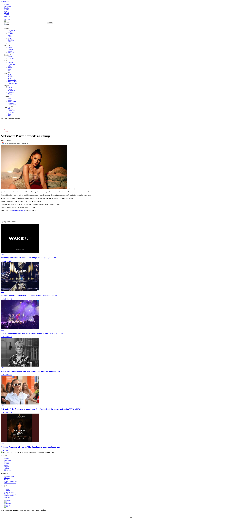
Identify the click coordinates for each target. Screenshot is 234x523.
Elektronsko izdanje (10, 483)
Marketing (7, 478)
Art (9, 71)
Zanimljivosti (12, 101)
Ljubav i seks (12, 105)
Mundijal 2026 (12, 81)
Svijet (9, 38)
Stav (9, 43)
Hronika (6, 8)
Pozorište (10, 62)
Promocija (11, 52)
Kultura (6, 9)
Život (9, 114)
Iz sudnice (11, 58)
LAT (5, 19)
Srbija (9, 35)
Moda (9, 115)
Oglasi (10, 51)
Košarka (10, 76)
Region (10, 36)
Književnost (11, 64)
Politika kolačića (9, 495)
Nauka (10, 89)
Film (9, 66)
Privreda (10, 47)
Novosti (6, 4)
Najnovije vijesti (12, 30)
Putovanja (11, 92)
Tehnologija (11, 90)
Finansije (10, 49)
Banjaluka (11, 40)
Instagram (22, 210)
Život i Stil (7, 16)
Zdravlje (10, 109)
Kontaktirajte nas (9, 476)
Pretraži (50, 22)
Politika (10, 32)
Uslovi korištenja (9, 492)
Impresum (7, 497)
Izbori (9, 41)
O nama (6, 489)
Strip (9, 69)
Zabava (6, 14)
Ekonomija (7, 6)
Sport (5, 11)
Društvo (10, 33)
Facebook (15, 210)
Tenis (9, 78)
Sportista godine (12, 83)
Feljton (10, 94)
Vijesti (10, 56)
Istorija (10, 87)
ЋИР (9, 19)
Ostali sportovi (12, 80)
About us (7, 490)
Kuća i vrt (11, 112)
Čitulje (6, 479)
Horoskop (11, 103)
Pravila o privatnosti (10, 494)
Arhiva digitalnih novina (11, 481)
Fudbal (10, 75)
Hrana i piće (11, 110)
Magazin (6, 13)
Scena (10, 100)
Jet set (10, 98)
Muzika (10, 67)
